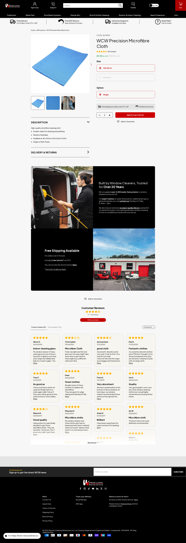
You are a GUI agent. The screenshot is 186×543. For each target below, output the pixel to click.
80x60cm (107, 77)
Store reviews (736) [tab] (54, 327)
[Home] (13, 5)
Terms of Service (48, 508)
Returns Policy (47, 516)
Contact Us (46, 500)
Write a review (93, 320)
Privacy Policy (47, 521)
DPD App (79, 504)
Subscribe (178, 472)
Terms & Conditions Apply (55, 269)
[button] (102, 51)
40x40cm (107, 68)
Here (136, 500)
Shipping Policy (48, 512)
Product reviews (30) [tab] (38, 327)
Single (106, 94)
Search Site (46, 504)
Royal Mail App (81, 500)
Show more (92, 443)
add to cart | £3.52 (135, 115)
